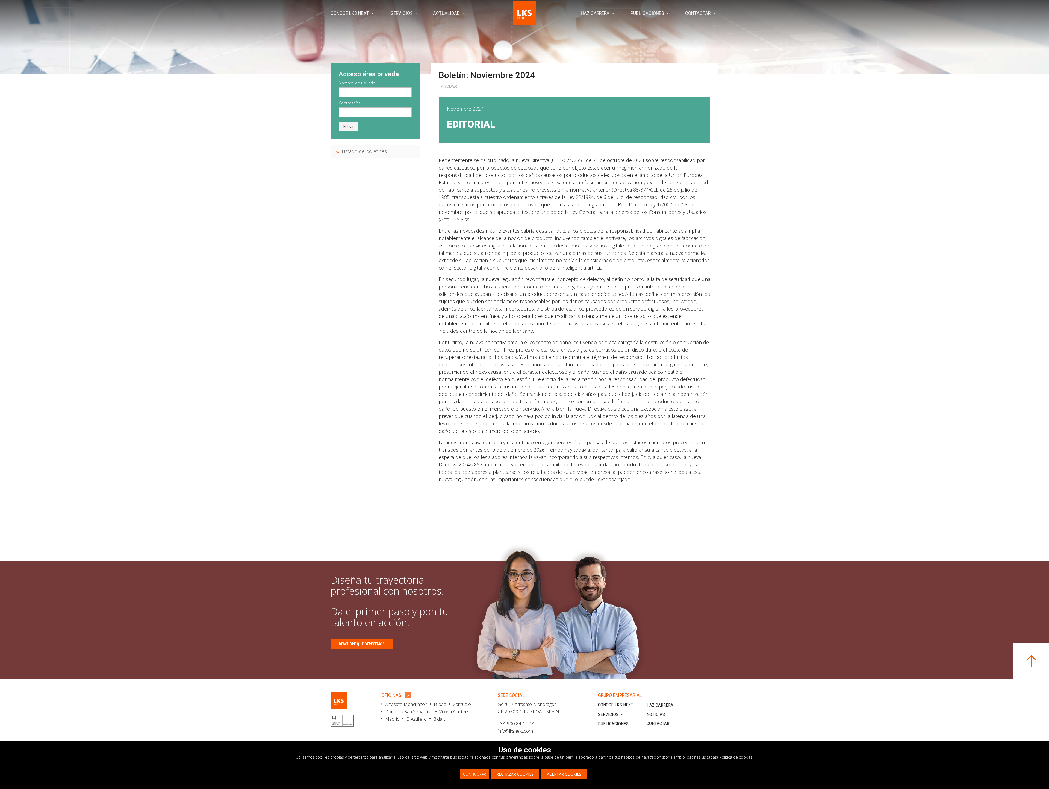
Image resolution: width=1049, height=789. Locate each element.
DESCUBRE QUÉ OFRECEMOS (362, 644)
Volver (450, 86)
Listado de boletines (364, 151)
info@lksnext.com (515, 731)
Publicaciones (613, 723)
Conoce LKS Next (615, 705)
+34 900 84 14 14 (516, 723)
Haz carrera (660, 705)
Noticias (656, 714)
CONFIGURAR (474, 774)
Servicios (608, 714)
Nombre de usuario (357, 83)
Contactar (658, 723)
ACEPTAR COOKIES (564, 774)
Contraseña (350, 103)
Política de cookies (736, 757)
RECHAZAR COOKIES (515, 774)
